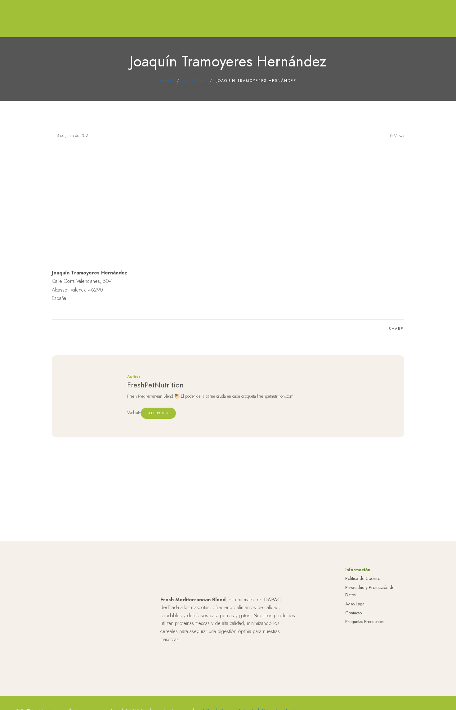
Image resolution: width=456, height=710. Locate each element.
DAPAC (272, 599)
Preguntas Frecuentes (364, 621)
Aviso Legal (355, 604)
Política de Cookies (362, 578)
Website (134, 412)
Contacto (353, 613)
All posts (158, 413)
